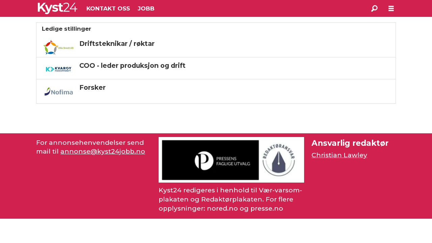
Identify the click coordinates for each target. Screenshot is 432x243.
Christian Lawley (339, 155)
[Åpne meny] (391, 8)
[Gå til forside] (57, 8)
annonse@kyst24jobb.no (102, 151)
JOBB (146, 8)
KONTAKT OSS (108, 8)
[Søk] (374, 8)
